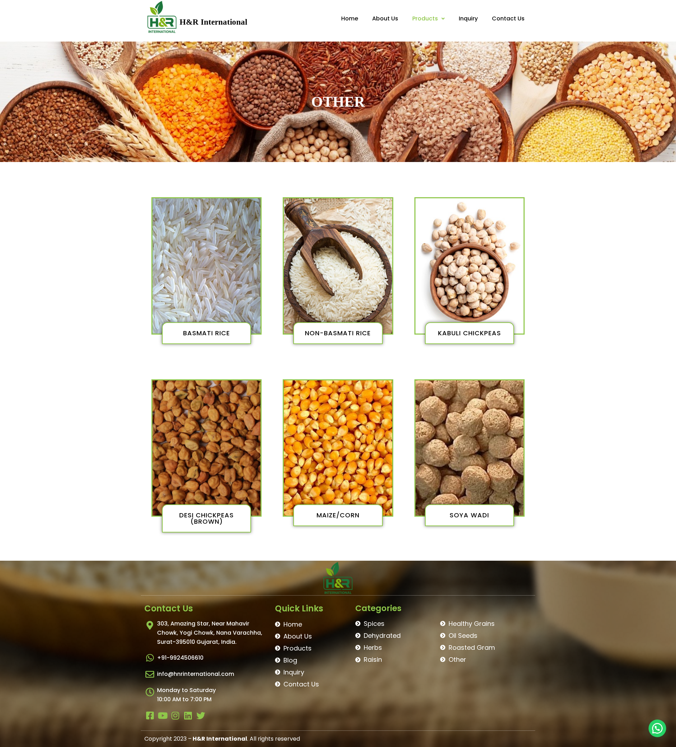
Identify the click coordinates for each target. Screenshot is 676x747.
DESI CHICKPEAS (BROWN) (206, 518)
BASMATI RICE (206, 333)
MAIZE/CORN (338, 515)
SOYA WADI (469, 515)
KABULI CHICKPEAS (469, 333)
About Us (385, 18)
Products (425, 18)
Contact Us (508, 18)
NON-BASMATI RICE (338, 333)
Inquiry (468, 18)
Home (349, 18)
